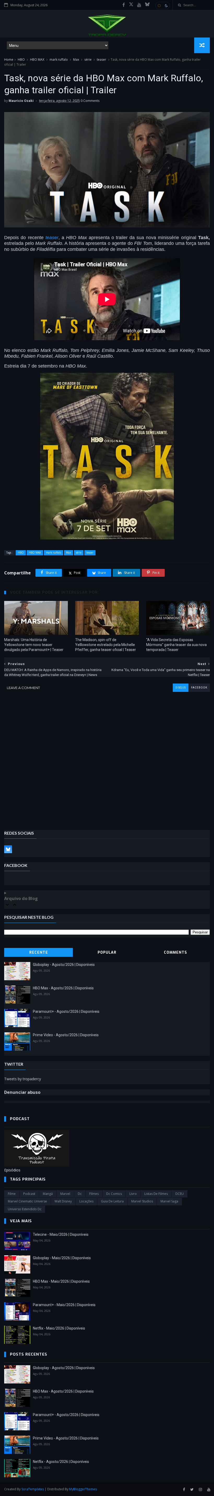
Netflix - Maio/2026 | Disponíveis (59, 1328)
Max (76, 59)
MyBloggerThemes (83, 1489)
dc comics (114, 1193)
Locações (86, 1201)
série (88, 59)
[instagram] (200, 1489)
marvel (65, 1193)
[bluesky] (147, 5)
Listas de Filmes (156, 1193)
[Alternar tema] (162, 5)
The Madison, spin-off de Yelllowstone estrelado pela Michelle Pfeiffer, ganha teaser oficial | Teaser (105, 645)
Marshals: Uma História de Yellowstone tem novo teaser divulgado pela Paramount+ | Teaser (33, 645)
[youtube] (139, 5)
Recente (38, 952)
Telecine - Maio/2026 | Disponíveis (60, 1234)
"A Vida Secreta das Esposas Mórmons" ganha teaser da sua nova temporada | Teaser (176, 645)
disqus (180, 687)
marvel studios (142, 1201)
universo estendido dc (24, 1209)
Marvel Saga (169, 1201)
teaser (101, 59)
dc (80, 1193)
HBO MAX (37, 59)
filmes (94, 1193)
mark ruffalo (59, 59)
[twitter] (192, 1489)
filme (12, 1193)
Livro (133, 1193)
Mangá (48, 1193)
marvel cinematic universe (27, 1201)
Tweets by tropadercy (22, 1078)
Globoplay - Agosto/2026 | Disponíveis (64, 965)
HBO (21, 59)
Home (8, 59)
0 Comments (90, 100)
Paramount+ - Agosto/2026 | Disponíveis (66, 1011)
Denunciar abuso (22, 1092)
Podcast (29, 1193)
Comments (175, 952)
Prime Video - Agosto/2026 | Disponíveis (66, 1035)
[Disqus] (107, 757)
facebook (199, 687)
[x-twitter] (131, 5)
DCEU (179, 1193)
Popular (107, 952)
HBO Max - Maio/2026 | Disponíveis (61, 1281)
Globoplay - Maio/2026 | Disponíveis (62, 1258)
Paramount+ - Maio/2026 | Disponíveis (64, 1305)
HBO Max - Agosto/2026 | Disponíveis (63, 988)
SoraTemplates (32, 1489)
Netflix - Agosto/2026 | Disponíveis (61, 1462)
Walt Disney (63, 1201)
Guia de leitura (112, 1201)
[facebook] (123, 5)
